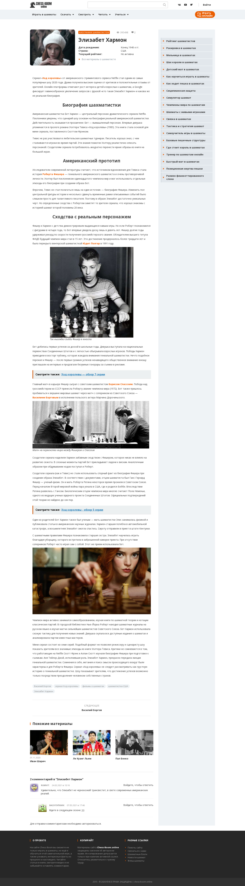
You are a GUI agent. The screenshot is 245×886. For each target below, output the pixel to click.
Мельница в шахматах (180, 55)
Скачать (65, 14)
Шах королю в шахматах (182, 62)
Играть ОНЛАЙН (207, 14)
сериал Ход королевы (66, 686)
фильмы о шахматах (93, 686)
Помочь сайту (135, 847)
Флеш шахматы (136, 860)
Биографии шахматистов (94, 32)
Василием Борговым (45, 397)
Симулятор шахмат (178, 97)
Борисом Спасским (121, 384)
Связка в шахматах (178, 119)
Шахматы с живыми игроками (185, 112)
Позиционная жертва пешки (184, 168)
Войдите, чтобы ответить (138, 785)
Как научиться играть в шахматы (187, 76)
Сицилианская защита (181, 90)
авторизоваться (91, 823)
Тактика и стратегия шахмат (185, 126)
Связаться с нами (137, 850)
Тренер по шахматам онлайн (184, 154)
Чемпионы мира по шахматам (185, 104)
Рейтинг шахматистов (180, 41)
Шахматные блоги (137, 854)
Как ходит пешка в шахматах (185, 83)
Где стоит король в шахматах (185, 147)
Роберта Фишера (53, 174)
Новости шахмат (137, 857)
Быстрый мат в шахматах (182, 161)
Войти (207, 4)
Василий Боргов (42, 686)
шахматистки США (118, 686)
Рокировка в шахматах (181, 48)
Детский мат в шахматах (182, 69)
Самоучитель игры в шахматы (185, 133)
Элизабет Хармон (43, 691)
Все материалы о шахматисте (99, 59)
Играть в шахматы (44, 14)
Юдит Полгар (91, 243)
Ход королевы (51, 78)
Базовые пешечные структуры (185, 140)
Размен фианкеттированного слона (185, 177)
